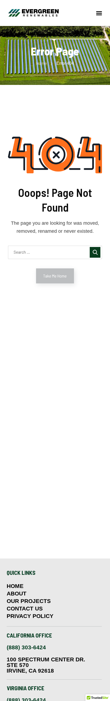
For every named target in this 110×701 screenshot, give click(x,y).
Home (41, 63)
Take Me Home (55, 275)
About (16, 593)
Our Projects (29, 601)
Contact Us (25, 608)
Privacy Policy (30, 616)
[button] (99, 13)
